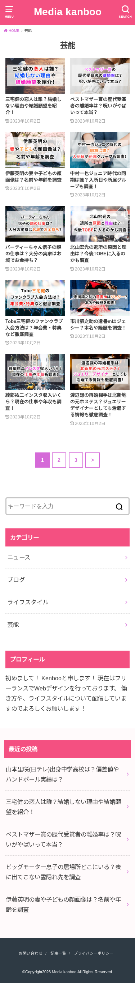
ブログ (16, 579)
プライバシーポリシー (93, 953)
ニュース (19, 557)
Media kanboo (68, 11)
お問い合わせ (30, 953)
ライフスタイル (28, 602)
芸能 (13, 624)
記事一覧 (58, 953)
